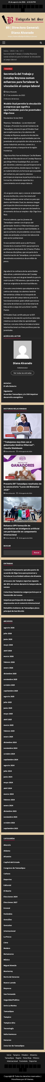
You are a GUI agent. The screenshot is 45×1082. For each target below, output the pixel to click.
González (8, 919)
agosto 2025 (9, 696)
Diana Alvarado (11, 92)
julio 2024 (8, 771)
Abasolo (7, 845)
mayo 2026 (8, 645)
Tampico (7, 1017)
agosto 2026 (9, 627)
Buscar (7, 545)
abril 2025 (8, 719)
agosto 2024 (9, 765)
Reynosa (7, 988)
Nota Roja (27, 1058)
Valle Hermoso (10, 1034)
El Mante (7, 891)
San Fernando (9, 994)
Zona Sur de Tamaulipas (14, 1045)
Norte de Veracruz (11, 977)
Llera (6, 942)
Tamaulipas (8, 69)
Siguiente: (21, 394)
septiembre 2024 (11, 759)
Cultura (7, 873)
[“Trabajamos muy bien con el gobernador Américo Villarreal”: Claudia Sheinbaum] (22, 426)
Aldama (7, 851)
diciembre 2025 (10, 673)
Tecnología (9, 1028)
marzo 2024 (8, 794)
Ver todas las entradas (22, 373)
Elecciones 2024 (10, 896)
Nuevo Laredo (10, 982)
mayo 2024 (8, 782)
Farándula (8, 914)
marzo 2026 (8, 656)
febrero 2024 (9, 799)
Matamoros (9, 954)
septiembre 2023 (11, 828)
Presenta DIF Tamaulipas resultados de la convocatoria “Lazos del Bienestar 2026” (22, 486)
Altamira (7, 856)
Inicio (9, 1055)
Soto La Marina (10, 1005)
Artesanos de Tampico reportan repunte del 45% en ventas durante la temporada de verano (22, 584)
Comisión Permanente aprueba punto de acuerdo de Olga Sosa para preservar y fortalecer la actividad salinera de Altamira (22, 573)
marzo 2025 (8, 725)
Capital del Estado (12, 862)
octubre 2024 (9, 754)
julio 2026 (8, 633)
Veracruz (7, 1040)
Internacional (9, 931)
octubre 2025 (9, 685)
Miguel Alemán (10, 965)
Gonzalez (8, 925)
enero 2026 (8, 668)
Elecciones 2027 (10, 902)
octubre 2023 (9, 822)
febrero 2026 (9, 662)
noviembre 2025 (10, 679)
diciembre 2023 (10, 811)
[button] (3, 42)
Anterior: (10, 384)
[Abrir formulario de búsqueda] (41, 42)
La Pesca (7, 937)
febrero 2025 (9, 731)
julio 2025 (8, 702)
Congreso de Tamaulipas (14, 868)
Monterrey (8, 971)
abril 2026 (8, 650)
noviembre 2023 (10, 817)
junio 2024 (8, 777)
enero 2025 (8, 736)
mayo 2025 (8, 713)
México (7, 959)
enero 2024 (8, 805)
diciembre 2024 (10, 742)
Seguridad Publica (11, 1000)
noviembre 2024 (10, 748)
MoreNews (16, 1079)
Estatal (7, 908)
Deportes (8, 879)
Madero (7, 948)
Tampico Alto (9, 1023)
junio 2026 (8, 639)
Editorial (7, 885)
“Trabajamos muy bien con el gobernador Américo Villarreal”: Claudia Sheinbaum (19, 445)
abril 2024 (8, 788)
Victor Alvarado (10, 538)
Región (18, 1058)
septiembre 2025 (11, 691)
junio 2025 (8, 708)
